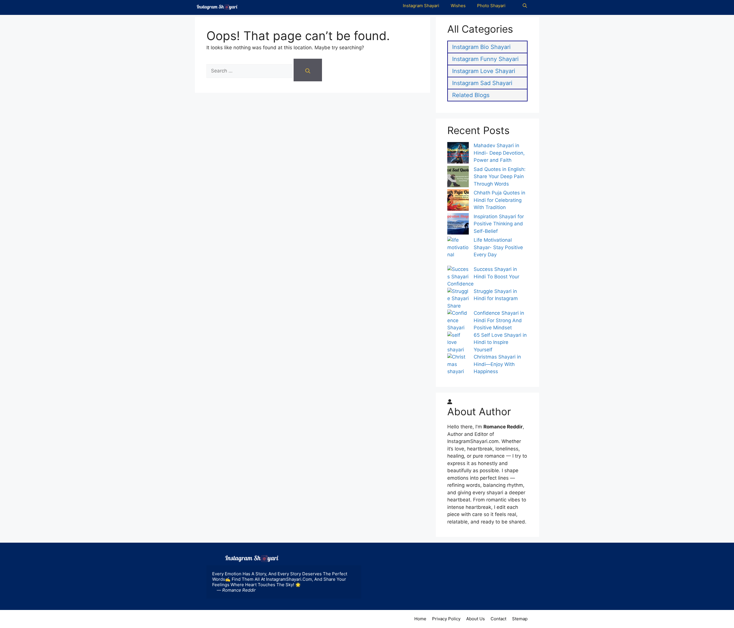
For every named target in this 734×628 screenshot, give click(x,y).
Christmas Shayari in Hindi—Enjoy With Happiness (497, 364)
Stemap (520, 618)
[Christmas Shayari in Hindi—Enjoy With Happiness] (458, 368)
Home (420, 618)
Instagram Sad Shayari (482, 83)
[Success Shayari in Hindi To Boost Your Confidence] (458, 273)
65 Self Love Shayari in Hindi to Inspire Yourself (500, 342)
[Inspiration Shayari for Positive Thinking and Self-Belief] (458, 225)
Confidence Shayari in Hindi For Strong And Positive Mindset (499, 320)
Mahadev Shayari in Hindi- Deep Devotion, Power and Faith (499, 153)
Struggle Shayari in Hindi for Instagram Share (482, 298)
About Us (475, 618)
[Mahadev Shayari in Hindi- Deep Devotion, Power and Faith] (458, 154)
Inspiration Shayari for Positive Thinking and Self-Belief (499, 224)
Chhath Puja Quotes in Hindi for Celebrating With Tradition (499, 200)
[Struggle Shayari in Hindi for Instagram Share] (458, 295)
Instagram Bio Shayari (481, 47)
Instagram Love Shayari (483, 71)
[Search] (308, 70)
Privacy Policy (446, 618)
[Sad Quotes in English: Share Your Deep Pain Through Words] (458, 178)
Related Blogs (470, 95)
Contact (498, 618)
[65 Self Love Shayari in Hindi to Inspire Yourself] (458, 343)
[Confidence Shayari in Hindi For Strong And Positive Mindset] (458, 321)
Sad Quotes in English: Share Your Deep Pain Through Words (500, 176)
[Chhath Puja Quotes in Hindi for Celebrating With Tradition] (458, 201)
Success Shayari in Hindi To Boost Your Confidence (483, 276)
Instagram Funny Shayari (485, 59)
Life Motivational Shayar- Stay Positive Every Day (498, 247)
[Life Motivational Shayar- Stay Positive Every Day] (458, 251)
